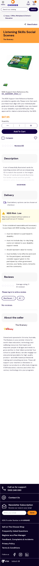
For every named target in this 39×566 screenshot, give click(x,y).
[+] (31, 125)
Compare (9, 138)
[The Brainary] (9, 329)
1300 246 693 (14, 490)
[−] (8, 125)
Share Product (32, 24)
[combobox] (19, 9)
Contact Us (14, 497)
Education (9, 18)
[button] (3, 3)
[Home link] (7, 16)
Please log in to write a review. (14, 292)
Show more (21, 185)
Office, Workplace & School (20, 16)
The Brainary (21, 325)
